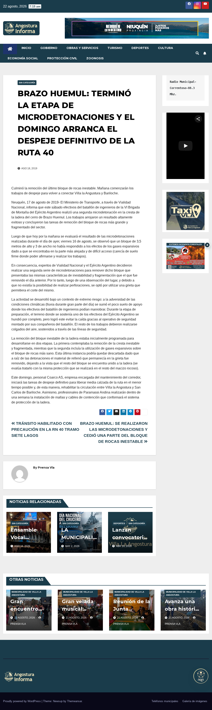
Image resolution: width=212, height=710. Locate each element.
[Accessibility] (200, 676)
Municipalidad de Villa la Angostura (26, 593)
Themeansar (74, 701)
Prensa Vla (46, 467)
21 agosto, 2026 (76, 617)
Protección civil (62, 58)
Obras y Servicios (82, 48)
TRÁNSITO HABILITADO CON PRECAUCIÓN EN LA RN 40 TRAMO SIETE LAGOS (45, 429)
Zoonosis (95, 58)
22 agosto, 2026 (25, 617)
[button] (197, 53)
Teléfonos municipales (165, 701)
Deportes (140, 48)
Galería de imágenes (194, 701)
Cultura (165, 48)
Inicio (26, 48)
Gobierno (48, 48)
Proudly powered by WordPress (22, 701)
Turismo (114, 48)
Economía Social (23, 58)
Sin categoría (27, 83)
